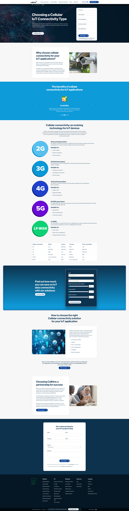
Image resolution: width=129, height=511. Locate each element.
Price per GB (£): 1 (72, 289)
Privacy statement (82, 38)
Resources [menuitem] (76, 2)
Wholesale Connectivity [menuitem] (63, 2)
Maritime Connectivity (47, 496)
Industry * (49, 445)
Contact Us (90, 484)
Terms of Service (68, 466)
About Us (89, 481)
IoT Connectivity (37, 4)
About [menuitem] (71, 2)
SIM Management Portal (92, 493)
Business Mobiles (46, 481)
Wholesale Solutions (69, 481)
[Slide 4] (65, 115)
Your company (81, 14)
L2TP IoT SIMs (56, 502)
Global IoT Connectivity (58, 481)
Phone (66, 438)
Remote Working (46, 488)
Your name (80, 9)
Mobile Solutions (68, 486)
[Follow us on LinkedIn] (95, 509)
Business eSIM (45, 484)
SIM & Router (56, 493)
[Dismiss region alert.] (80, 509)
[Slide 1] (60, 115)
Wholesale (67, 479)
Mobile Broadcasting (46, 498)
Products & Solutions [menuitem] (45, 2)
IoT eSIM (55, 484)
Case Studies (79, 484)
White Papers (79, 486)
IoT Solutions (67, 484)
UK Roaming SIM (57, 491)
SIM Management (57, 496)
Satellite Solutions (46, 491)
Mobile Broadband (46, 486)
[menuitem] (85, 2)
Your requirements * (82, 28)
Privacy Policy (63, 466)
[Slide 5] (68, 115)
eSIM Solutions (68, 488)
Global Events (45, 500)
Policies (89, 488)
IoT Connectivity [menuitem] (54, 2)
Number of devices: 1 (72, 294)
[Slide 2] (62, 115)
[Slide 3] (63, 115)
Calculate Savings (74, 302)
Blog (77, 481)
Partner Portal (90, 491)
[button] (37, 104)
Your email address (82, 19)
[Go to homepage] (34, 2)
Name (69, 273)
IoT (54, 479)
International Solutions (69, 491)
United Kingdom (92, 509)
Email (69, 278)
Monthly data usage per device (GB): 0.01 (76, 283)
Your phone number (82, 24)
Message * (49, 450)
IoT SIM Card (56, 486)
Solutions (45, 479)
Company (49, 438)
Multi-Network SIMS (58, 488)
